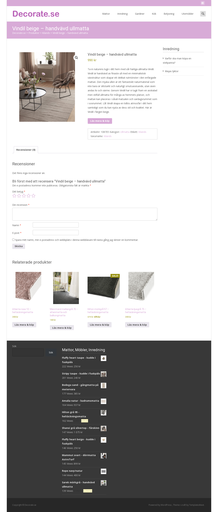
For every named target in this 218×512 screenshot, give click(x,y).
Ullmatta (125, 131)
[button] (76, 58)
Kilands (142, 131)
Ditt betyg (18, 191)
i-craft (183, 504)
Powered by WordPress (160, 504)
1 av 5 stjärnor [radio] (14, 196)
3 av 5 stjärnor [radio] (24, 196)
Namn (16, 225)
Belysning (169, 13)
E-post (16, 232)
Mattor (106, 13)
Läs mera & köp (100, 120)
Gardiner (139, 13)
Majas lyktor (171, 71)
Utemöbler (187, 13)
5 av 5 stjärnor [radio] (33, 196)
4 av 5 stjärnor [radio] (29, 196)
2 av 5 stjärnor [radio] (19, 196)
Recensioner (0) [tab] (25, 149)
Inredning (122, 13)
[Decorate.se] (33, 13)
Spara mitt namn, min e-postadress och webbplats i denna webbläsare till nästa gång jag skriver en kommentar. (76, 239)
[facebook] (203, 3)
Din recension (20, 204)
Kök (154, 13)
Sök (14, 346)
